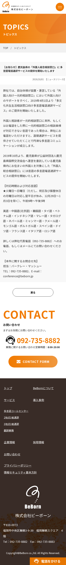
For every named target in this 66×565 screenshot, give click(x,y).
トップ (8, 388)
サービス (9, 400)
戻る (33, 292)
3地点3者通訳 (11, 424)
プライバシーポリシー (17, 465)
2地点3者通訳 (11, 417)
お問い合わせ (12, 454)
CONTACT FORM (36, 361)
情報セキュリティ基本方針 (20, 472)
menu (60, 7)
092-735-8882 (38, 340)
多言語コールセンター (16, 411)
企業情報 (9, 442)
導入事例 (38, 400)
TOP (5, 48)
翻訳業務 (9, 430)
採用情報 (38, 442)
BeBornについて (43, 388)
